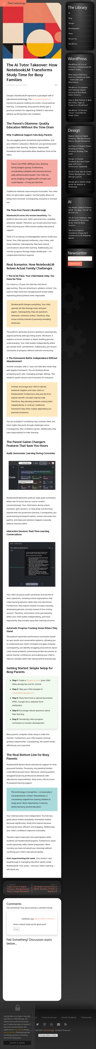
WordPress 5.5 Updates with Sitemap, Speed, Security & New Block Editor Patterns (78, 91)
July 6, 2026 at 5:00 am (44, 919)
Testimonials (86, 1017)
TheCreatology (48, 1030)
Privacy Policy (18, 1030)
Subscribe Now (75, 264)
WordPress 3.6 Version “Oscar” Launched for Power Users (77, 112)
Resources (72, 39)
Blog (70, 18)
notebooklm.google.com (23, 693)
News (70, 33)
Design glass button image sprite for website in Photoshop (79, 184)
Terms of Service (9, 1032)
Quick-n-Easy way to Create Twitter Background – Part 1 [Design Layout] (80, 174)
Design (71, 23)
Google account (33, 680)
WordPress (72, 44)
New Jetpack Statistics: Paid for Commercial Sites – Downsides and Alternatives (79, 78)
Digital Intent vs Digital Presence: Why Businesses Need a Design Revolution (79, 138)
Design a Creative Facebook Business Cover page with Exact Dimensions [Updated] (79, 163)
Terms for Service (49, 1017)
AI (69, 13)
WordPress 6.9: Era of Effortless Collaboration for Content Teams (79, 66)
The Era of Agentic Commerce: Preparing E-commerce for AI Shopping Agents (79, 234)
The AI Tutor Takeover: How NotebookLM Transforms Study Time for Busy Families (79, 221)
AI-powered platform (41, 99)
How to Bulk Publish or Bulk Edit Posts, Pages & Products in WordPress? (80, 102)
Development (73, 28)
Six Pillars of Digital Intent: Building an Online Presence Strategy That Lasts (79, 150)
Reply (16, 929)
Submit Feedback (68, 1017)
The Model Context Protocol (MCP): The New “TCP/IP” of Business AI (80, 210)
